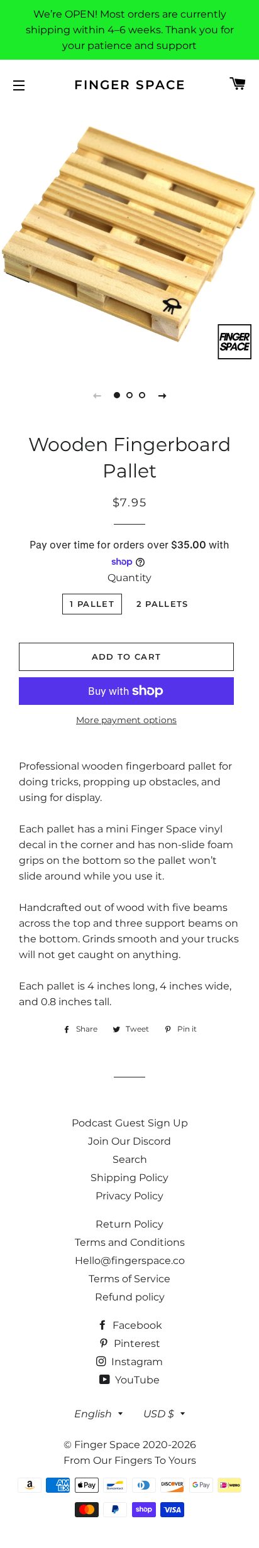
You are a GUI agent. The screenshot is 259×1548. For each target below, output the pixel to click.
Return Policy (129, 1224)
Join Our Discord (129, 1141)
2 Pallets (162, 604)
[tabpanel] (129, 236)
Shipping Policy (129, 1178)
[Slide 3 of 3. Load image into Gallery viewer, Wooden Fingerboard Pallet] (142, 395)
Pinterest (135, 1343)
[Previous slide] (97, 395)
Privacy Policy (129, 1196)
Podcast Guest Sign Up (130, 1123)
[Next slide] (162, 395)
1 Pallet (92, 604)
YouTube (136, 1380)
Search (130, 1159)
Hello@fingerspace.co (130, 1261)
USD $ (158, 1414)
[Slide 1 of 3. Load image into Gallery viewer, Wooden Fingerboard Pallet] (117, 395)
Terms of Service (129, 1279)
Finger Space (129, 84)
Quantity (129, 578)
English (93, 1414)
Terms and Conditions (130, 1242)
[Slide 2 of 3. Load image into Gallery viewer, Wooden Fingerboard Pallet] (129, 395)
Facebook (136, 1325)
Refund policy (130, 1297)
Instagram (136, 1362)
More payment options (126, 720)
